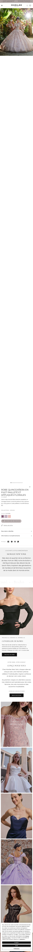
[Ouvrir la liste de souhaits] (30, 6)
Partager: (3, 541)
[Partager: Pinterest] (15, 541)
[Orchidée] (2, 516)
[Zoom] (16, 32)
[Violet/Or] (6, 516)
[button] (22, 939)
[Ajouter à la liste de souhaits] (16, 486)
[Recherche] (27, 5)
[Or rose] (9, 516)
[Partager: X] (11, 541)
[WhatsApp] (18, 541)
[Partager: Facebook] (8, 541)
